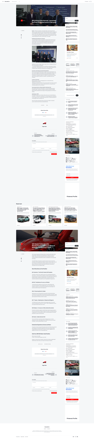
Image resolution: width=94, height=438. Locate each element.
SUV (74, 134)
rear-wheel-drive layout (75, 131)
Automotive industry (71, 124)
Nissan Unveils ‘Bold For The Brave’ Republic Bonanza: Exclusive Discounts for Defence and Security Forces (73, 109)
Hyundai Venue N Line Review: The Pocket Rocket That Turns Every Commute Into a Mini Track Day (72, 306)
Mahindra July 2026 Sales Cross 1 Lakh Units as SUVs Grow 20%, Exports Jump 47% (70, 209)
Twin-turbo (76, 134)
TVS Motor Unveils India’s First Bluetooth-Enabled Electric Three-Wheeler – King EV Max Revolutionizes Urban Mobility (73, 331)
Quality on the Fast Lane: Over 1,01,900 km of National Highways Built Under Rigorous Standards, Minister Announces (72, 298)
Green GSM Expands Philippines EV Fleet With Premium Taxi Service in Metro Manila (72, 29)
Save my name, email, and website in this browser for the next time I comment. (41, 150)
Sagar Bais (44, 126)
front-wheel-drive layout (70, 130)
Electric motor (70, 125)
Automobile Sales (68, 344)
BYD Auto (24, 20)
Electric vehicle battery (69, 126)
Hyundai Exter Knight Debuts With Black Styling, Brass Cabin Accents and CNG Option (73, 328)
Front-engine (69, 129)
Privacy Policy (18, 436)
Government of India (68, 131)
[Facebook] (77, 436)
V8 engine (67, 135)
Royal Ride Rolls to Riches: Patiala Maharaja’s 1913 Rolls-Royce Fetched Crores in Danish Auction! (55, 209)
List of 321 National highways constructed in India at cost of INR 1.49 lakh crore (72, 76)
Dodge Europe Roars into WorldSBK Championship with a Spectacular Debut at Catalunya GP (72, 85)
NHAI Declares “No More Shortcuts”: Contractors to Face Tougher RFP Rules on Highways (73, 117)
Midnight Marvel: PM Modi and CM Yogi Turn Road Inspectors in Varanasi (72, 314)
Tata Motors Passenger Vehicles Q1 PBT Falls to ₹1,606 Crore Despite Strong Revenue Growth (73, 339)
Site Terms (26, 436)
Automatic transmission (70, 121)
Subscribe (72, 177)
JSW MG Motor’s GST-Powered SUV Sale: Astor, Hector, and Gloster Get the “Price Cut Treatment (72, 310)
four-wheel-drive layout (70, 127)
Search (67, 18)
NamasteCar (7, 1)
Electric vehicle (74, 125)
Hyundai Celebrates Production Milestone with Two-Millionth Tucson (72, 102)
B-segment (67, 125)
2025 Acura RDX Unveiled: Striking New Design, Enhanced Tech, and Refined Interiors (73, 105)
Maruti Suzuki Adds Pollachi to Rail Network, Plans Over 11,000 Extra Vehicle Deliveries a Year (71, 33)
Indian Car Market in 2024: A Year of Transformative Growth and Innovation (71, 301)
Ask (77, 95)
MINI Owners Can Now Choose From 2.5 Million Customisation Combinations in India (71, 39)
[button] (3, 1)
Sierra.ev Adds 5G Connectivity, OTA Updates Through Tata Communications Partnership (71, 36)
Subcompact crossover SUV (69, 134)
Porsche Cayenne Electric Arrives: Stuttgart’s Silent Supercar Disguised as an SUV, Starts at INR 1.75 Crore (72, 89)
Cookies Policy (22, 436)
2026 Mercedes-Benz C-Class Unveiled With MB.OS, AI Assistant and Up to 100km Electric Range (72, 27)
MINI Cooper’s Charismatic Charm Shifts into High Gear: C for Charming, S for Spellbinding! (23, 209)
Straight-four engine (69, 133)
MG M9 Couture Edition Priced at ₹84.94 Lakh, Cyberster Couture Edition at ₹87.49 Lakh (73, 336)
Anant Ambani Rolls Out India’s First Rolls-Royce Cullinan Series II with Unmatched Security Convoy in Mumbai (72, 72)
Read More (18, 225)
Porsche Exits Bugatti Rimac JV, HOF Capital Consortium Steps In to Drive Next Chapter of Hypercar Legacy (39, 209)
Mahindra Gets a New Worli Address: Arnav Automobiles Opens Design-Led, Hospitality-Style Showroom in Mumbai (73, 113)
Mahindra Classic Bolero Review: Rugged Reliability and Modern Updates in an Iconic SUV (72, 81)
